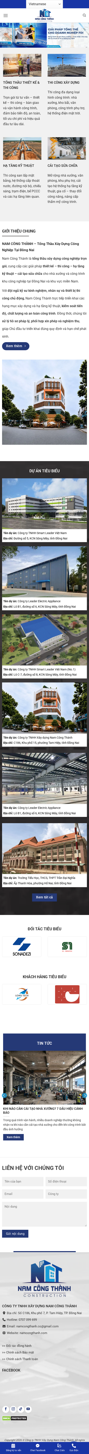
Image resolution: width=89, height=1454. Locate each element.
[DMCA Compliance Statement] (14, 1418)
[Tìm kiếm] (84, 15)
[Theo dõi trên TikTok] (20, 1409)
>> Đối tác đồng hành (16, 1346)
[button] (5, 15)
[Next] (84, 1095)
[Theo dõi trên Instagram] (13, 1409)
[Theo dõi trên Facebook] (5, 1409)
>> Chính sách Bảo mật (18, 1352)
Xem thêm (49, 1137)
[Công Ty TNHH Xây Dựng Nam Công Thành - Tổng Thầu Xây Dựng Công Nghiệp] (44, 15)
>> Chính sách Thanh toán (20, 1359)
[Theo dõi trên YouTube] (28, 1409)
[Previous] (4, 1095)
